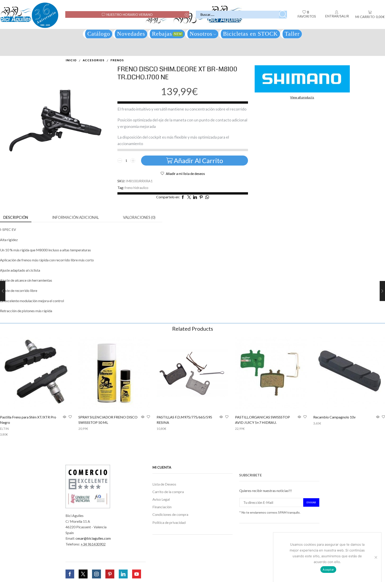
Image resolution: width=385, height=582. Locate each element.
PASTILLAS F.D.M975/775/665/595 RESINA (184, 419)
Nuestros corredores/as (170, 556)
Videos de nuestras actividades (166, 566)
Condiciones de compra (170, 514)
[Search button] (283, 14)
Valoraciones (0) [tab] (139, 217)
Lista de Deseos (164, 484)
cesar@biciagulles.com (93, 538)
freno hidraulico (136, 188)
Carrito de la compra (168, 492)
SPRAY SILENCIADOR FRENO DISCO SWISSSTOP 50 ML (107, 419)
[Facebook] (70, 574)
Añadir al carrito (198, 160)
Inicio (71, 60)
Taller (292, 34)
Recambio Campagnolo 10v (334, 417)
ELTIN (4, 428)
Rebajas (167, 34)
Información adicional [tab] (75, 217)
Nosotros (201, 34)
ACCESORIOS (93, 60)
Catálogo (98, 34)
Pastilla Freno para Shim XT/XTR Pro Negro (28, 419)
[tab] (15, 217)
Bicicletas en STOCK (250, 34)
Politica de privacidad (169, 522)
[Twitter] (83, 574)
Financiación (162, 507)
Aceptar (328, 569)
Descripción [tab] (15, 217)
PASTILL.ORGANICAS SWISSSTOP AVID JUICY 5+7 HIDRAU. (262, 419)
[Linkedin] (123, 574)
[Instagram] (96, 574)
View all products (302, 97)
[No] (375, 557)
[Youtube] (136, 574)
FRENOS (117, 60)
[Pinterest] (109, 574)
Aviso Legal (161, 499)
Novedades (131, 34)
